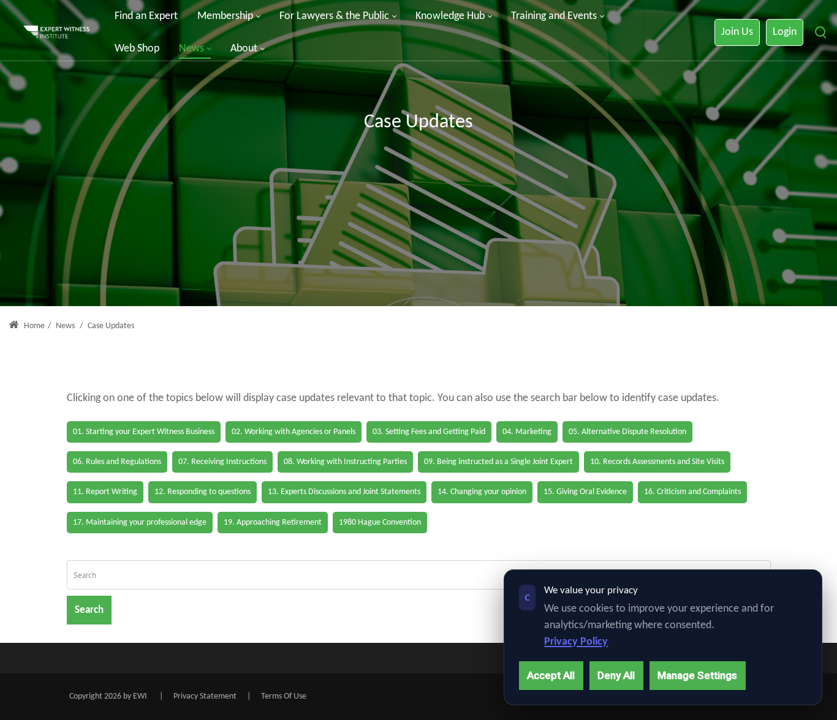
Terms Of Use (283, 696)
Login (785, 32)
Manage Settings (697, 675)
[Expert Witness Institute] (56, 32)
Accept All (551, 675)
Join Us (737, 32)
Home (33, 326)
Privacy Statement (205, 696)
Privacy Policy (576, 642)
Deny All (616, 675)
